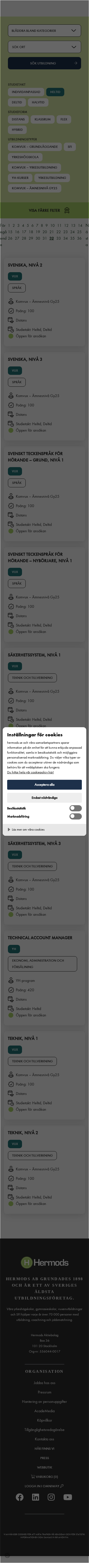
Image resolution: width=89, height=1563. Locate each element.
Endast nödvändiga (44, 798)
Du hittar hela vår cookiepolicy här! (30, 772)
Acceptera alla (44, 784)
